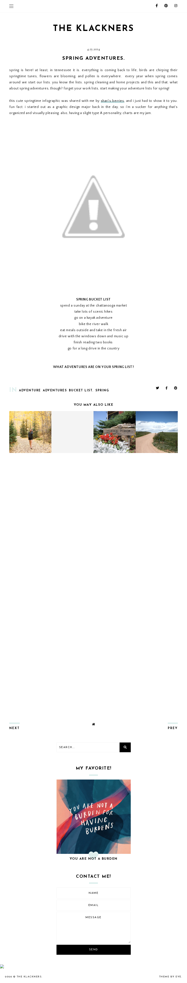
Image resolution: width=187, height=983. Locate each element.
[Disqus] (93, 521)
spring (102, 390)
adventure (30, 390)
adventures (55, 390)
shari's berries (112, 101)
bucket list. (81, 390)
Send (93, 949)
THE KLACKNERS (93, 29)
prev (173, 728)
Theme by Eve (170, 976)
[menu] (11, 6)
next (14, 728)
